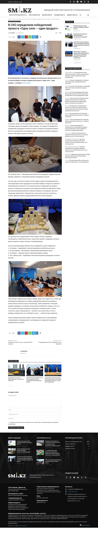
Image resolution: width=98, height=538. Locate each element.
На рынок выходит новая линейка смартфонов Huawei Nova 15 (81, 27)
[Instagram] (74, 1)
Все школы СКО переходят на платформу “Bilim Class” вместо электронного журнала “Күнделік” (77, 87)
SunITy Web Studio (23, 525)
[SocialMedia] (14, 352)
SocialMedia (12, 32)
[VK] (36, 36)
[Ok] (88, 1)
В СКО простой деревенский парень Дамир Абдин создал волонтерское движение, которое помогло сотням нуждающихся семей (76, 93)
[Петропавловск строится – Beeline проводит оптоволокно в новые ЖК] (16, 370)
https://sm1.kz (23, 353)
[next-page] (11, 386)
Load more (77, 62)
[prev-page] (9, 386)
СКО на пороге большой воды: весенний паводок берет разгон (53, 461)
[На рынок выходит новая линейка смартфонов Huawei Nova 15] (69, 27)
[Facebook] (70, 1)
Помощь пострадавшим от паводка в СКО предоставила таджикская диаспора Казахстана (77, 81)
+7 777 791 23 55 (72, 492)
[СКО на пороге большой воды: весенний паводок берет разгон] (40, 461)
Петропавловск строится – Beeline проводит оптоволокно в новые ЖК (16, 379)
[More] (40, 36)
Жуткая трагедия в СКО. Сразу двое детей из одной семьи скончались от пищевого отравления (77, 115)
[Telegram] (77, 1)
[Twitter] (22, 36)
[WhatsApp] (84, 1)
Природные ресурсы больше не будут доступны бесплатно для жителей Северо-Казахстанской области (77, 156)
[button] (88, 15)
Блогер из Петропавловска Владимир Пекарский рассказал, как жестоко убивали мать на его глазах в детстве (76, 134)
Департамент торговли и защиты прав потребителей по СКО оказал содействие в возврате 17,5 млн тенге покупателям (81, 54)
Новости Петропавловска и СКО (19, 19)
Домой (9, 19)
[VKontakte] (81, 1)
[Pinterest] (26, 36)
